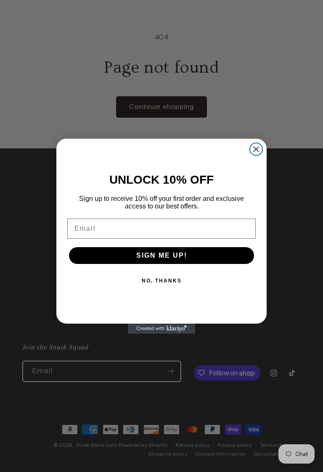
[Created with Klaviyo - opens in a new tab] (161, 329)
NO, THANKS (162, 281)
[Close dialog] (256, 149)
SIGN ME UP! (161, 255)
